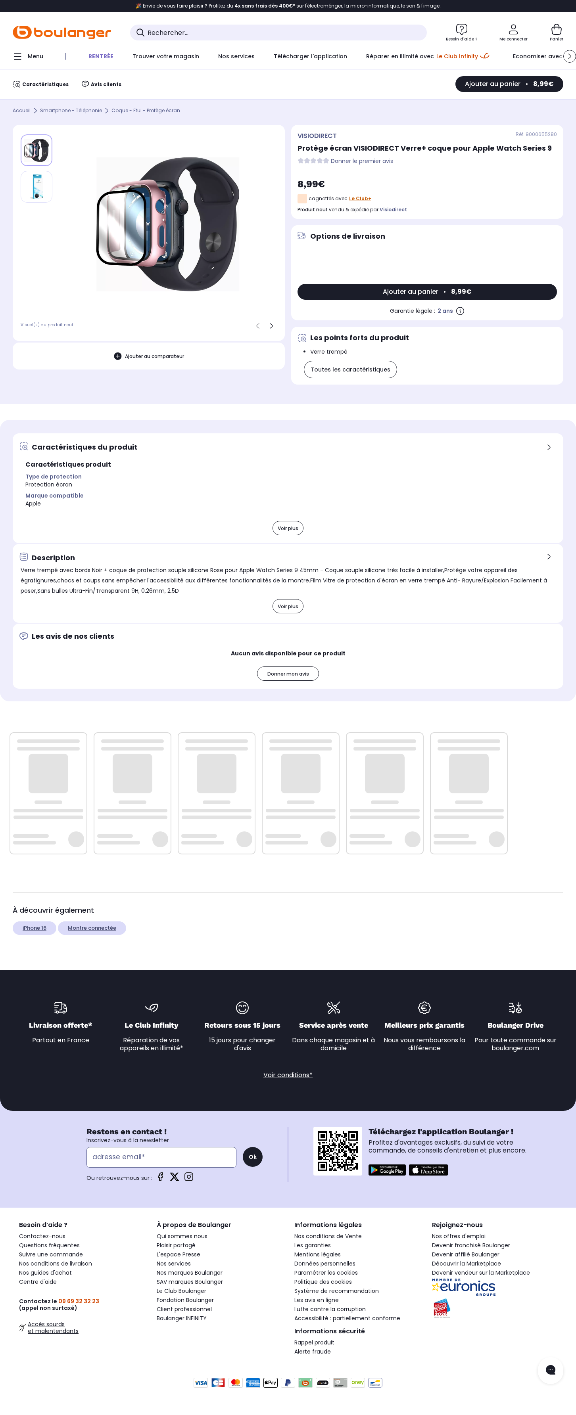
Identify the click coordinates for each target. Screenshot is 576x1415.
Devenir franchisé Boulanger (471, 1245)
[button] (569, 56)
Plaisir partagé (176, 1245)
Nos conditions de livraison (55, 1264)
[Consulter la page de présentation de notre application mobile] (387, 1170)
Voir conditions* (288, 1075)
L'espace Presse (178, 1254)
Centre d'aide (38, 1282)
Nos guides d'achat (45, 1273)
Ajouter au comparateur (154, 356)
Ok (253, 1157)
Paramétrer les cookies (326, 1273)
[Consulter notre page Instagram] (189, 1179)
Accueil (22, 110)
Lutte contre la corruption (330, 1309)
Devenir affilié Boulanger (465, 1254)
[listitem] (36, 186)
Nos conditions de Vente (328, 1236)
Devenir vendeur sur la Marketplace (481, 1273)
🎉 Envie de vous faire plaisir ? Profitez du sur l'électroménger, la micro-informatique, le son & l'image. (288, 6)
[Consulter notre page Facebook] (160, 1179)
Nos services (174, 1264)
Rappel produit (314, 1342)
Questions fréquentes (49, 1245)
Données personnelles (324, 1264)
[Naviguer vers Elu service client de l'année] (494, 1308)
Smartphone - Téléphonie (71, 110)
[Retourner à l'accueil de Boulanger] (62, 32)
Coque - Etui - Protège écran (145, 110)
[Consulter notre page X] (174, 1179)
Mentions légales (317, 1254)
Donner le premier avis (362, 161)
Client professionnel (184, 1309)
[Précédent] (257, 325)
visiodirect (393, 209)
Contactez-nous (42, 1236)
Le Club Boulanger (181, 1291)
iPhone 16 (34, 928)
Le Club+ (360, 198)
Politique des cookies (323, 1282)
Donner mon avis (288, 673)
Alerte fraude (312, 1352)
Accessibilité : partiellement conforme (347, 1318)
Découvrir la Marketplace (466, 1264)
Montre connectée (92, 928)
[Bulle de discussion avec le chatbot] (550, 1370)
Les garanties (312, 1245)
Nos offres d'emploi (459, 1236)
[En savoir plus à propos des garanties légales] (460, 311)
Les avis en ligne (316, 1300)
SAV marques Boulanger (190, 1282)
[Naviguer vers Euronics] (494, 1287)
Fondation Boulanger (185, 1300)
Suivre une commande (51, 1254)
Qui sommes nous (182, 1236)
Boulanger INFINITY (182, 1318)
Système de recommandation (336, 1291)
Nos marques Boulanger (190, 1273)
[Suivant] (271, 325)
